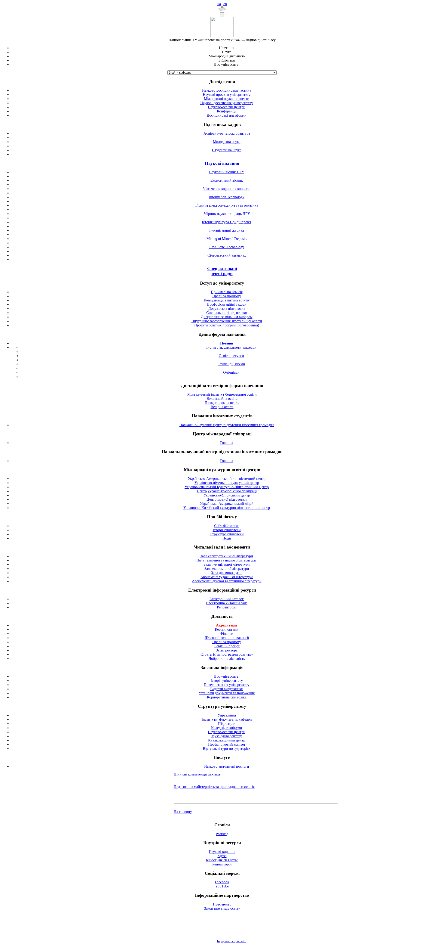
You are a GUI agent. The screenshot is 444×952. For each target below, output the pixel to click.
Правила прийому (226, 296)
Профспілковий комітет (226, 744)
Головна (226, 443)
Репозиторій (226, 607)
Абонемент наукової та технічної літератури (227, 581)
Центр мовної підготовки (227, 499)
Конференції (227, 111)
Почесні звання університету (227, 685)
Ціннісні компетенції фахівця (197, 774)
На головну (183, 812)
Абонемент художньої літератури (226, 577)
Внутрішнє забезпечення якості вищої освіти (226, 321)
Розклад (222, 834)
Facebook (222, 882)
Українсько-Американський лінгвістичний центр (226, 479)
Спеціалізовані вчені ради (222, 271)
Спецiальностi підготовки (226, 313)
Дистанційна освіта (222, 398)
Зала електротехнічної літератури (226, 556)
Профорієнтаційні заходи (227, 304)
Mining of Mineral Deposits (227, 239)
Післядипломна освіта (222, 403)
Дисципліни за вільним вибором (227, 317)
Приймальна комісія (227, 292)
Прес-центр (222, 904)
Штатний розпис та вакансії (227, 638)
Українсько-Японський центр (227, 495)
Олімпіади (231, 372)
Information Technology (226, 197)
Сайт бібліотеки (226, 526)
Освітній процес (227, 646)
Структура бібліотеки (227, 534)
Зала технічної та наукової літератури (226, 560)
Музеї (222, 856)
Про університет (227, 676)
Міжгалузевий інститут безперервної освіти (222, 394)
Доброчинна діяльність (227, 659)
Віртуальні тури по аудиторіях (226, 748)
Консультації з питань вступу (227, 300)
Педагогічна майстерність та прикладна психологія (214, 787)
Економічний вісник (226, 180)
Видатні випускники (226, 689)
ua (219, 4)
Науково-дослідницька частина (226, 90)
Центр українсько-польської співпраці (227, 491)
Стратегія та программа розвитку (226, 654)
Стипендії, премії (231, 364)
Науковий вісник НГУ (226, 172)
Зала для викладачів (226, 573)
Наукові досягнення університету (226, 103)
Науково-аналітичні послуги (226, 766)
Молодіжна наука (226, 142)
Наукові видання (222, 163)
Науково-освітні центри (226, 107)
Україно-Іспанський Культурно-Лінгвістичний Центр (227, 487)
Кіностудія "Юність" (222, 860)
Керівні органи (226, 629)
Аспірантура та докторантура (227, 133)
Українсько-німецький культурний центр (226, 483)
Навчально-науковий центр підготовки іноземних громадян (226, 425)
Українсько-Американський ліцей (226, 503)
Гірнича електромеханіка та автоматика (226, 205)
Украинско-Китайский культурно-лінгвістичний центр (226, 508)
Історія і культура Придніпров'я (226, 222)
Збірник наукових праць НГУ (227, 214)
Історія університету (227, 680)
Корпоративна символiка (227, 697)
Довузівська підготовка (226, 308)
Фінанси (226, 634)
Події (226, 538)
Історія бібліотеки (227, 530)
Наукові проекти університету (226, 94)
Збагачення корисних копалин (226, 189)
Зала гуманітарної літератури (227, 564)
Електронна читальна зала (226, 603)
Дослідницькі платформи (227, 115)
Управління (227, 715)
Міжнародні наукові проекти (226, 99)
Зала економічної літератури (226, 569)
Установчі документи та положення (227, 693)
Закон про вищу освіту (222, 908)
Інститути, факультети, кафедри (231, 347)
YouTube (222, 886)
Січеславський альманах (226, 255)
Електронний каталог (227, 599)
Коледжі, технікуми (226, 728)
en (225, 4)
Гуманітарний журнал (226, 230)
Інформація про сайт (231, 941)
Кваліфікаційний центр (226, 740)
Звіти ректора (226, 650)
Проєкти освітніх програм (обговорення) (226, 325)
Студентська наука (226, 150)
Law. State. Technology (226, 247)
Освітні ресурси (231, 356)
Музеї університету (226, 736)
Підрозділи (226, 724)
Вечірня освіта (222, 407)
